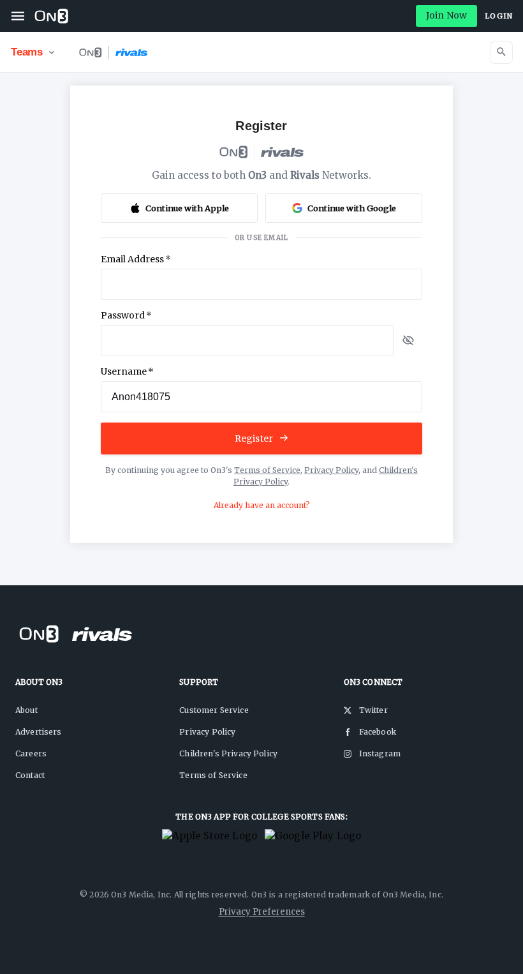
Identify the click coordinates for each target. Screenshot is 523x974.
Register (254, 438)
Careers (31, 753)
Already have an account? (262, 505)
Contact (30, 775)
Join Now (446, 15)
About (26, 710)
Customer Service (213, 710)
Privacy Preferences (262, 911)
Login (499, 15)
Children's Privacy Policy (228, 753)
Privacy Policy (331, 470)
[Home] (51, 16)
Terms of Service (267, 470)
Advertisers (38, 732)
